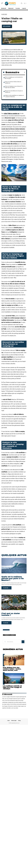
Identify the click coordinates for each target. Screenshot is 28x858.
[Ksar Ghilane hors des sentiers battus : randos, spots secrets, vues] (14, 660)
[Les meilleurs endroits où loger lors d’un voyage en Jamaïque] (14, 678)
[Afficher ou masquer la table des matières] (22, 72)
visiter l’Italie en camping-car (11, 113)
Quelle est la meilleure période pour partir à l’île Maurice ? (12, 578)
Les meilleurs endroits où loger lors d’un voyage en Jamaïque (12, 687)
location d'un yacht (16, 698)
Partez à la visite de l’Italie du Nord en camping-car (13, 82)
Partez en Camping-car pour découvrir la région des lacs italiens (13, 86)
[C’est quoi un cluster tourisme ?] (14, 602)
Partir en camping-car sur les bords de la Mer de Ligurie (14, 77)
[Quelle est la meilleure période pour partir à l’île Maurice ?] (14, 565)
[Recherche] (22, 3)
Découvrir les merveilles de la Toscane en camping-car (14, 91)
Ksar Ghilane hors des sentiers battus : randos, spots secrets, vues (12, 669)
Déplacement (7, 26)
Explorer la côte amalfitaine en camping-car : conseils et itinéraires (14, 96)
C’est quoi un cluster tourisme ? (10, 614)
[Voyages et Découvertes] (10, 3)
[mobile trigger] (2, 3)
